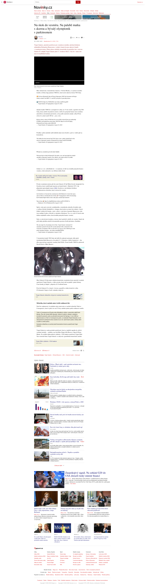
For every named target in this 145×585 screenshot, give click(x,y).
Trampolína (64, 572)
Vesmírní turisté (70, 355)
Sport (71, 13)
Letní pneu (76, 574)
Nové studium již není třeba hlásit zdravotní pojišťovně (97, 509)
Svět (37, 297)
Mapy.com (55, 569)
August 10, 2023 (58, 103)
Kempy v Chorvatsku (91, 554)
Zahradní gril (96, 572)
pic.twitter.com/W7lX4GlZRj (64, 140)
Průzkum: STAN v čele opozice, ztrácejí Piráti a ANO (66, 402)
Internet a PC (37, 13)
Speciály (79, 13)
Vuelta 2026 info (51, 554)
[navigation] (2, 2)
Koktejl (96, 10)
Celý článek (73, 483)
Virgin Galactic (48, 355)
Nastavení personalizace (102, 580)
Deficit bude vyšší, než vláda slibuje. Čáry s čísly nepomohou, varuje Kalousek (45, 510)
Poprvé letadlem (90, 556)
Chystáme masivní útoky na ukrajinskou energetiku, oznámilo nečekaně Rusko (66, 390)
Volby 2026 (36, 554)
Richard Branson (57, 355)
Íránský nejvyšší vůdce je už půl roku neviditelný (72, 509)
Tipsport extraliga (64, 558)
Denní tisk (95, 13)
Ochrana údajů (82, 580)
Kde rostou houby (73, 569)
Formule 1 (62, 562)
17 (83, 37)
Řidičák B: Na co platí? (104, 560)
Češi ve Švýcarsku (90, 560)
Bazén (49, 572)
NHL (61, 564)
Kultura (81, 10)
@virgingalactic (62, 195)
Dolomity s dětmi (90, 564)
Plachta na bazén (56, 572)
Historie (58, 13)
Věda (48, 13)
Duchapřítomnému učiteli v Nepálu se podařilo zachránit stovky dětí (64, 453)
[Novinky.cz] (43, 8)
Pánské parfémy (106, 574)
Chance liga (63, 554)
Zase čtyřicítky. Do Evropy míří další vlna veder (65, 377)
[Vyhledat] (78, 2)
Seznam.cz (140, 2)
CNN (55, 188)
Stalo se (44, 10)
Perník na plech (76, 564)
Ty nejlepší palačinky (78, 554)
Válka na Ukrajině (65, 10)
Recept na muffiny (77, 556)
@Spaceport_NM (59, 96)
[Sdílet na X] (83, 350)
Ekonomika (86, 10)
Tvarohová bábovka (77, 560)
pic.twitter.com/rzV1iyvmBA (66, 157)
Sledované (101, 13)
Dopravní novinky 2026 (104, 558)
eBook (73, 37)
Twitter (44, 580)
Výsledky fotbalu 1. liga (65, 556)
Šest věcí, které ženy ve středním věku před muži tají (66, 427)
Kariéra (55, 580)
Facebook (39, 580)
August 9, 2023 (59, 203)
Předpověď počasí (63, 569)
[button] (59, 68)
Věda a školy (38, 343)
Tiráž (59, 580)
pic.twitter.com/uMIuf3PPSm (57, 230)
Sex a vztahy (53, 429)
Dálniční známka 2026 (104, 556)
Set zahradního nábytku (86, 572)
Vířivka (102, 572)
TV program (89, 13)
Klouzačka (76, 572)
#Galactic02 (45, 96)
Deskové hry (83, 574)
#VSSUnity (51, 119)
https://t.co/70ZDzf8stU (49, 102)
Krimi (77, 10)
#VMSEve (39, 121)
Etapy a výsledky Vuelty (52, 556)
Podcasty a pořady (65, 13)
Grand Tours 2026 (51, 564)
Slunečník (70, 572)
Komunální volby (38, 564)
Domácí (48, 10)
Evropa (51, 368)
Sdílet (79, 37)
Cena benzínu (82, 569)
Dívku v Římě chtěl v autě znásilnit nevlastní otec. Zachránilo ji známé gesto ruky (65, 365)
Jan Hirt (49, 558)
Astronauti (77, 355)
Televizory (90, 574)
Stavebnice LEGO (59, 574)
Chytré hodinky (97, 574)
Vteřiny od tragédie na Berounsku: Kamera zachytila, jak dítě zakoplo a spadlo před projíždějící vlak (66, 440)
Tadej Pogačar (50, 560)
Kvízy (75, 13)
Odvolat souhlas (91, 580)
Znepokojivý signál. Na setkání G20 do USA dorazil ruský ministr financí (85, 474)
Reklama (50, 580)
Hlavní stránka (37, 10)
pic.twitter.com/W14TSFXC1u (62, 201)
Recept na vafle (76, 562)
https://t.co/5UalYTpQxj (66, 121)
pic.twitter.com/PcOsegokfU (61, 102)
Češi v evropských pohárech (93, 569)
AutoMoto (43, 13)
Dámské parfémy (69, 574)
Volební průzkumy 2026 (39, 556)
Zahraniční (57, 10)
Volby (52, 10)
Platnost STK (102, 564)
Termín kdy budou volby (40, 560)
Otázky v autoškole (103, 562)
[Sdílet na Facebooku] (81, 350)
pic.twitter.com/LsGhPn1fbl (49, 123)
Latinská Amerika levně (91, 562)
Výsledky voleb (37, 558)
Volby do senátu (38, 562)
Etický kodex (75, 580)
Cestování (52, 13)
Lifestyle (92, 10)
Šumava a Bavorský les (91, 558)
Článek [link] (37, 60)
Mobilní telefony (50, 574)
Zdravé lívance (76, 558)
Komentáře (72, 10)
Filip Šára (40, 36)
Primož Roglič (50, 562)
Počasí (83, 13)
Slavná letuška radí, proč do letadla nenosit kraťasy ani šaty (67, 415)
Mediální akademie (65, 580)
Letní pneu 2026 (103, 554)
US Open (62, 560)
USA (63, 355)
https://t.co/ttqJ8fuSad (50, 201)
